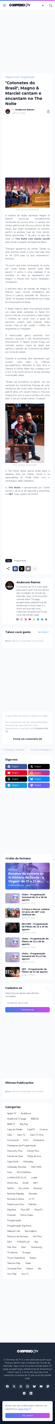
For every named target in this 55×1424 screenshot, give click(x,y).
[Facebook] (15, 568)
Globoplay (28, 1161)
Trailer (28, 1263)
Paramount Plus (15, 1204)
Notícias (38, 1188)
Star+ (23, 1247)
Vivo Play (12, 1274)
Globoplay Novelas (16, 1167)
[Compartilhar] (47, 111)
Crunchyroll (13, 1140)
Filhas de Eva (34, 1156)
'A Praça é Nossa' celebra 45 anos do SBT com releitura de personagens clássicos (35, 912)
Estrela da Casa (15, 1156)
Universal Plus (14, 1268)
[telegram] (38, 619)
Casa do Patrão (15, 1129)
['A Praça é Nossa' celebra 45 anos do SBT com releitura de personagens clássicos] (12, 913)
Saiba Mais (23, 1409)
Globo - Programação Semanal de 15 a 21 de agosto (34, 956)
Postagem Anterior (14, 749)
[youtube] (30, 619)
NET (35, 1183)
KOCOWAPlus (24, 1172)
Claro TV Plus (36, 1134)
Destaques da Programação (21, 1145)
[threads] (46, 619)
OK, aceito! (27, 1415)
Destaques (38, 1140)
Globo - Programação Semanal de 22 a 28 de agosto (34, 897)
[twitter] (26, 619)
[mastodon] (47, 1386)
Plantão (32, 1204)
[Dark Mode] (43, 5)
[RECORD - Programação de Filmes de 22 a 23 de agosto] (12, 928)
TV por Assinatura (16, 1258)
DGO (25, 1140)
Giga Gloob (12, 1161)
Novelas (33, 1193)
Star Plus (11, 1247)
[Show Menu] (4, 5)
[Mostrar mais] (34, 568)
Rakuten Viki (13, 1231)
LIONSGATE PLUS (16, 1177)
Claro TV (21, 1134)
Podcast (11, 1215)
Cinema (44, 1129)
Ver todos (43, 632)
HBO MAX (36, 1167)
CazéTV (31, 1129)
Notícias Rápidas (15, 1193)
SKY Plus (37, 1236)
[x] (14, 1386)
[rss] (31, 1393)
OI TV (31, 1199)
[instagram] (22, 619)
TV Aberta (12, 1252)
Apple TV (11, 1113)
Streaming (36, 1247)
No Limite (24, 1188)
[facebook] (17, 619)
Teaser (32, 1258)
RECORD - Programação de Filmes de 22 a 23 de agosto (35, 927)
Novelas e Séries (15, 1199)
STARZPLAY (23, 1241)
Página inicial (11, 77)
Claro (9, 1134)
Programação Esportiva (19, 1225)
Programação (27, 77)
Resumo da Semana (17, 1236)
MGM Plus (12, 1183)
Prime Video (26, 1215)
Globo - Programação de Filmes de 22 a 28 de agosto (35, 941)
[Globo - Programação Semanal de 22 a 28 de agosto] (12, 898)
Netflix (10, 1188)
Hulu (9, 1172)
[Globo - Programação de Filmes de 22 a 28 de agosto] (12, 942)
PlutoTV (38, 1209)
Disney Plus (33, 1151)
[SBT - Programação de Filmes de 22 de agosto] (12, 972)
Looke (34, 1177)
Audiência (26, 1113)
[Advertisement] (27, 41)
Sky (36, 1241)
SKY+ (9, 1241)
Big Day (24, 1124)
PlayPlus (11, 1209)
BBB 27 (11, 1124)
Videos (29, 1268)
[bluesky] (42, 619)
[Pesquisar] (50, 5)
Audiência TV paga (16, 1118)
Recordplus (30, 1231)
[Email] (28, 568)
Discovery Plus (14, 1151)
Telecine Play (14, 1263)
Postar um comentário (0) (27, 739)
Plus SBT (25, 1209)
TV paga (26, 1252)
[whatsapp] (34, 619)
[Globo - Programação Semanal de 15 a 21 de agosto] (12, 957)
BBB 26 (35, 1118)
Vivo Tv (25, 1274)
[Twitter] (21, 568)
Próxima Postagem (41, 749)
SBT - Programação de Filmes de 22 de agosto (35, 970)
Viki (39, 1268)
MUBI (26, 1183)
